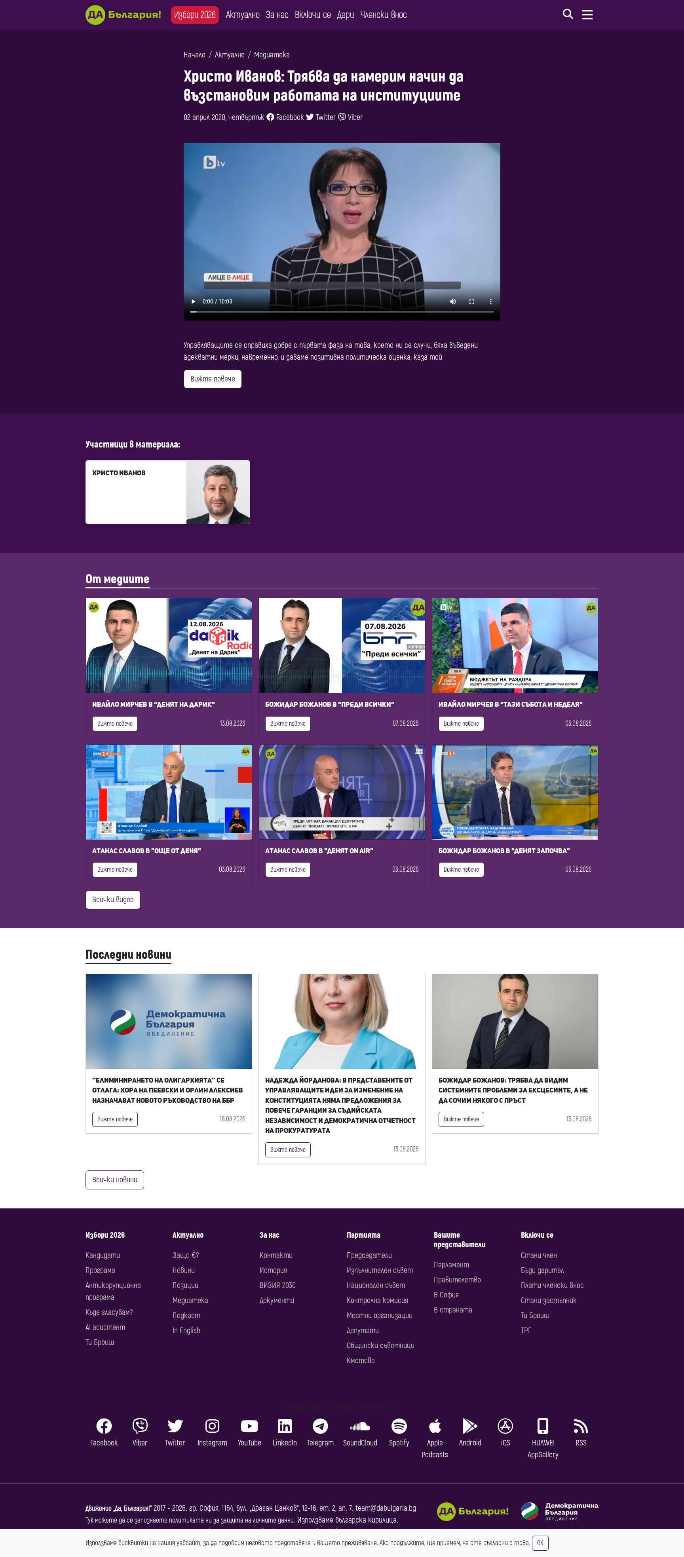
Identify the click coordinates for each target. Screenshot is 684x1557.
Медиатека (272, 55)
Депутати (363, 1330)
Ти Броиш (100, 1342)
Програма (100, 1270)
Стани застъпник (549, 1300)
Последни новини (128, 955)
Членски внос (384, 15)
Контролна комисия (377, 1300)
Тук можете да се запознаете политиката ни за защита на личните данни (190, 1520)
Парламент (451, 1265)
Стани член (539, 1255)
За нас (277, 15)
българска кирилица (366, 1520)
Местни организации (379, 1315)
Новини (184, 1270)
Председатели (369, 1255)
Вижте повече (212, 379)
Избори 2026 (195, 15)
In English (186, 1330)
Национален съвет (376, 1285)
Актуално (243, 15)
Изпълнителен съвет (380, 1270)
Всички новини (114, 1180)
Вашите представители (460, 1240)
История (273, 1270)
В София (446, 1295)
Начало (194, 55)
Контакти (276, 1255)
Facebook (289, 117)
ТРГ (526, 1330)
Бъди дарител (542, 1270)
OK (540, 1543)
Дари (345, 15)
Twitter (325, 117)
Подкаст (186, 1315)
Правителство (457, 1280)
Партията (363, 1235)
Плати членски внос (552, 1285)
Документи (277, 1300)
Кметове (361, 1360)
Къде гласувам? (109, 1312)
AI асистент (105, 1327)
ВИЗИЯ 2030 (278, 1285)
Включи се (313, 15)
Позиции (185, 1285)
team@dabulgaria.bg (385, 1508)
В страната (453, 1310)
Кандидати (103, 1255)
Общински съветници (380, 1345)
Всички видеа (113, 900)
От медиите (118, 579)
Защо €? (186, 1255)
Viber (354, 117)
